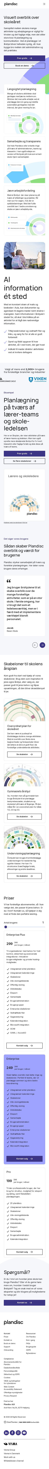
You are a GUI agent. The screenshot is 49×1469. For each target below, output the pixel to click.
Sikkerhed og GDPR (12, 1374)
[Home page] (11, 4)
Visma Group (9, 1450)
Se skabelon (22, 754)
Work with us (9, 1457)
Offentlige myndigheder (13, 1392)
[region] (24, 605)
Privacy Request (10, 1396)
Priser (6, 1337)
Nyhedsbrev (31, 1353)
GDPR (28, 1350)
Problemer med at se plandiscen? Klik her (15, 522)
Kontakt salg (22, 1046)
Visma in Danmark (12, 1453)
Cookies (7, 1378)
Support (7, 1347)
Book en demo (22, 66)
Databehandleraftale (12, 1368)
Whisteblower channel (14, 1461)
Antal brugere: (11, 922)
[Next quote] (42, 645)
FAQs (28, 1343)
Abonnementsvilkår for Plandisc (13, 1363)
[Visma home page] (24, 1444)
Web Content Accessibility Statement (13, 1388)
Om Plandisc (31, 1337)
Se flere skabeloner (22, 461)
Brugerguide (31, 1347)
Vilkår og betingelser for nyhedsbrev (12, 1382)
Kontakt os (22, 1303)
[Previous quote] (35, 645)
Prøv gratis (22, 58)
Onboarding (8, 1350)
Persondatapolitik (10, 1371)
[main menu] (44, 4)
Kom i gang (30, 1340)
